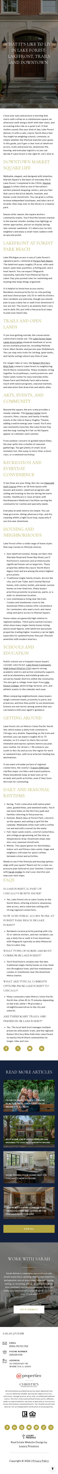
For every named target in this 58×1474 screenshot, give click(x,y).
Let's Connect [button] (29, 1309)
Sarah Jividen (15, 872)
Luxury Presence (29, 1446)
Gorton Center (33, 413)
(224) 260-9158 (15, 1354)
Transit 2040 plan (39, 767)
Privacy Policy (40, 1460)
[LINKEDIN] (14, 1427)
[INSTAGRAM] (51, 1427)
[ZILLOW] (21, 1427)
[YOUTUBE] (29, 1427)
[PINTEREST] (36, 1427)
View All (29, 1229)
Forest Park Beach (43, 261)
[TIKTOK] (43, 1427)
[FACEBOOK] (7, 1427)
